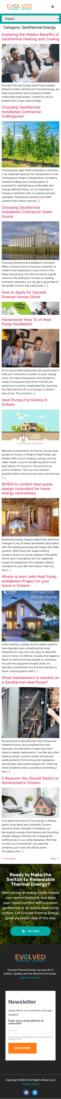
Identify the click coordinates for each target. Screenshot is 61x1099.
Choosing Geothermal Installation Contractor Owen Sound (27, 212)
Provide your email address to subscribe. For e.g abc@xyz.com (30, 1038)
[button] (52, 6)
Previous (8, 858)
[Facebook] (26, 1092)
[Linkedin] (35, 1092)
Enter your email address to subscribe (26, 1022)
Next (55, 858)
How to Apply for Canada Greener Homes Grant (24, 294)
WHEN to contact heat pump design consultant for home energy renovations (27, 488)
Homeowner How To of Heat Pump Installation (26, 321)
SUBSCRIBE (22, 1048)
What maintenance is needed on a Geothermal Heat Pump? (30, 679)
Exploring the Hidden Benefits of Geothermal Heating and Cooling (30, 36)
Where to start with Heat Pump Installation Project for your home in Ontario (29, 581)
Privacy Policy (30, 1083)
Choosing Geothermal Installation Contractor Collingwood (21, 111)
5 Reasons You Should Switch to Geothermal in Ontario (30, 780)
